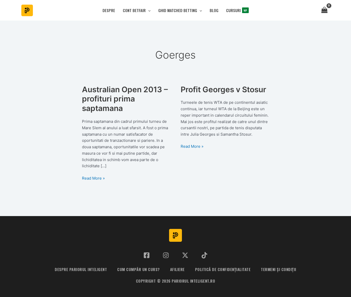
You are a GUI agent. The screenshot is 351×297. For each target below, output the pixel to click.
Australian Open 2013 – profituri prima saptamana (125, 99)
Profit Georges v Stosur (223, 89)
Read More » (93, 178)
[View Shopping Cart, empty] (324, 10)
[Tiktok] (204, 255)
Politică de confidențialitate (223, 269)
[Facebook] (146, 255)
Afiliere (177, 269)
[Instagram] (166, 255)
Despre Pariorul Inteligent (81, 269)
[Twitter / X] (185, 255)
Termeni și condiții (278, 269)
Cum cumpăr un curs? (138, 269)
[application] (148, 10)
